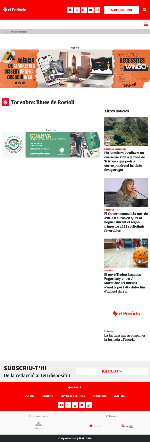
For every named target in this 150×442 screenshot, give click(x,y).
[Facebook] (70, 10)
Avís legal (119, 395)
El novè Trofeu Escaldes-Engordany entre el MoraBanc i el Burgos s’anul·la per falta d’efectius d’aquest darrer (125, 283)
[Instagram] (84, 10)
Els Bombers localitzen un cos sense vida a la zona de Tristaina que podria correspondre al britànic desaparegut (124, 161)
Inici (7, 31)
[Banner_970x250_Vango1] (75, 87)
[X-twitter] (77, 10)
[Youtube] (91, 10)
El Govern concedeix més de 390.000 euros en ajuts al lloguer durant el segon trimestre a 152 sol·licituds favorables (126, 222)
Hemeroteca (99, 395)
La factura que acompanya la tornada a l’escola (124, 337)
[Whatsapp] (97, 10)
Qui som (30, 395)
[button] (145, 10)
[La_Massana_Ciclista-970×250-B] (51, 156)
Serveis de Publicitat (73, 395)
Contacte (47, 395)
